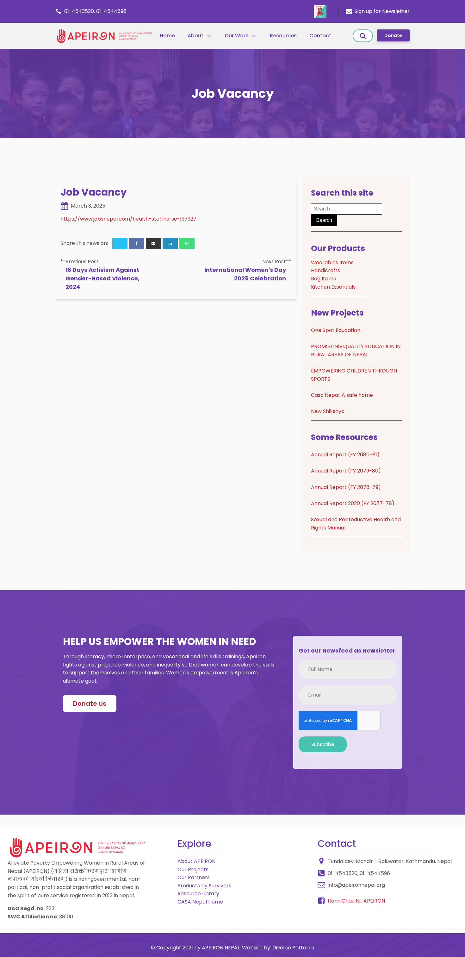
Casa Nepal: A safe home (342, 395)
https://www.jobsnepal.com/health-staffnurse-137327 (128, 218)
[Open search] (363, 35)
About (195, 35)
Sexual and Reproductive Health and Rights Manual (356, 523)
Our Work (236, 35)
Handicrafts (325, 270)
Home (167, 35)
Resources (283, 35)
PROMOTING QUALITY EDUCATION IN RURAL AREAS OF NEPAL (355, 350)
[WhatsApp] (187, 243)
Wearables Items (332, 262)
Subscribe (322, 744)
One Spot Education (335, 330)
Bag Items (323, 278)
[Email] (153, 243)
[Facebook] (136, 243)
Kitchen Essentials (333, 287)
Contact (320, 35)
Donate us (89, 703)
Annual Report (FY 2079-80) (346, 470)
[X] (119, 243)
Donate (393, 35)
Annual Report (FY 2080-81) (345, 454)
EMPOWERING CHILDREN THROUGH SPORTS (354, 375)
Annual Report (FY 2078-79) (346, 487)
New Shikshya (327, 411)
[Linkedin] (170, 243)
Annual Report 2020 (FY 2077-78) (352, 503)
